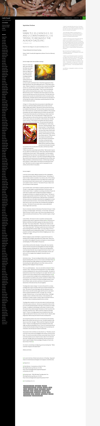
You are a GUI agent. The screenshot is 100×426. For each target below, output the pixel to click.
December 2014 (5, 258)
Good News (30, 389)
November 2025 (5, 51)
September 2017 (5, 204)
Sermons (25, 30)
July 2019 (4, 171)
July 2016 (4, 227)
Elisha (25, 389)
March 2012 (4, 308)
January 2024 (4, 86)
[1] (46, 220)
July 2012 (4, 304)
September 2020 (5, 148)
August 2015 (4, 245)
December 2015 (5, 238)
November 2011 (5, 313)
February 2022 (4, 120)
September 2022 (5, 109)
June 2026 (4, 40)
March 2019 (4, 177)
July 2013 (4, 286)
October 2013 (4, 281)
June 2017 (4, 209)
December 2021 (5, 123)
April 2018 (4, 192)
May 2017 (4, 210)
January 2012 (4, 312)
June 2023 (4, 97)
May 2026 (4, 41)
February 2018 (4, 195)
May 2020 (4, 154)
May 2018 (4, 191)
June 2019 (4, 173)
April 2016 (4, 231)
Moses (48, 392)
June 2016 (4, 228)
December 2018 (5, 182)
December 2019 (5, 163)
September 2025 (5, 55)
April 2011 (4, 320)
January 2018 (4, 197)
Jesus (32, 390)
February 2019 (4, 179)
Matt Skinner (37, 392)
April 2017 (4, 212)
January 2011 (4, 323)
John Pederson (38, 390)
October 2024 (4, 73)
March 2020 (4, 158)
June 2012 (4, 305)
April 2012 (4, 307)
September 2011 (5, 315)
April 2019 (4, 176)
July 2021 (4, 132)
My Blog (3, 28)
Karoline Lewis (46, 390)
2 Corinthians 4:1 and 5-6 (29, 385)
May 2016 (4, 230)
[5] (33, 341)
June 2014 (4, 268)
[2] (54, 259)
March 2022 (4, 118)
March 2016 (4, 233)
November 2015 (5, 240)
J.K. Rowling (26, 390)
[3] (50, 268)
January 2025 (4, 68)
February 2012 (4, 310)
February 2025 (4, 66)
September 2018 (5, 187)
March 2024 (4, 82)
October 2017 (4, 202)
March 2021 (4, 138)
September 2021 (5, 128)
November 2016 (5, 220)
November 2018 (5, 184)
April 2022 (4, 117)
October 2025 (4, 53)
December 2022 (5, 104)
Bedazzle (40, 387)
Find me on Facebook (6, 25)
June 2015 (4, 248)
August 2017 (4, 205)
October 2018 (4, 186)
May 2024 (4, 81)
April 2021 (4, 136)
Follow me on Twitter (5, 26)
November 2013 (5, 279)
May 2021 (4, 135)
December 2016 (5, 218)
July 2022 (4, 112)
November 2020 (5, 145)
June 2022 (4, 114)
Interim (48, 389)
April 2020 (4, 156)
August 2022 (4, 110)
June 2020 (4, 153)
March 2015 (4, 253)
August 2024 (4, 76)
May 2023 (4, 99)
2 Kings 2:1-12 (38, 385)
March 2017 (4, 213)
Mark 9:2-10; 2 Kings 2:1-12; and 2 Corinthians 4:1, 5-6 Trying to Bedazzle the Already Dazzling (38, 37)
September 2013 (5, 282)
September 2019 (5, 168)
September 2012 (5, 300)
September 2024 (5, 74)
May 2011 (4, 318)
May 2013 (4, 289)
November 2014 (5, 259)
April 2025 (4, 63)
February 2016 (4, 235)
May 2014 (4, 269)
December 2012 (5, 297)
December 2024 (5, 69)
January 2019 (4, 181)
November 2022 (5, 105)
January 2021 (4, 141)
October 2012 (4, 299)
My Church (4, 30)
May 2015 (4, 250)
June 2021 (4, 133)
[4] (53, 274)
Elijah (50, 387)
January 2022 (4, 122)
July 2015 (4, 246)
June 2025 (4, 59)
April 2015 (4, 251)
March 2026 (4, 45)
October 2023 (4, 91)
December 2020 (5, 143)
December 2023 (5, 87)
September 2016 (5, 223)
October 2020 (4, 146)
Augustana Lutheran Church (30, 387)
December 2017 (5, 199)
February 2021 (4, 140)
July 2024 (4, 77)
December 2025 (5, 50)
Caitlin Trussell (6, 18)
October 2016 (4, 222)
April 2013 (4, 290)
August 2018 (4, 189)
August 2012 (4, 302)
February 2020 (4, 159)
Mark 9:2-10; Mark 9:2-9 (28, 392)
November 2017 (5, 200)
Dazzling (45, 387)
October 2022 (4, 107)
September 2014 (5, 263)
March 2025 (4, 64)
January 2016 (4, 236)
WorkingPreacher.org (37, 395)
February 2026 (4, 46)
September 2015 (5, 243)
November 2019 (5, 164)
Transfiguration (27, 395)
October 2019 (4, 166)
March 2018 (4, 194)
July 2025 (4, 58)
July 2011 (4, 317)
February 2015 (4, 254)
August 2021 (4, 130)
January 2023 (4, 102)
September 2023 (5, 92)
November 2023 (5, 89)
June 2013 (4, 287)
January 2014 (4, 276)
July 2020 (4, 151)
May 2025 (4, 61)
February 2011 (4, 322)
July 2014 (4, 266)
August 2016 (4, 225)
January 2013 (4, 295)
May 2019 (4, 174)
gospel (36, 389)
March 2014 (4, 272)
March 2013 (4, 292)
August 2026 (4, 37)
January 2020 (4, 161)
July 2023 (4, 96)
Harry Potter (42, 389)
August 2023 (4, 94)
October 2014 (4, 261)
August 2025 (4, 56)
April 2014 (4, 271)
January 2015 (4, 256)
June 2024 (4, 79)
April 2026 (4, 43)
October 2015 (4, 241)
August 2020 (4, 150)
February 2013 (4, 294)
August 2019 (4, 169)
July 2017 (4, 207)
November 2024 (5, 71)
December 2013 (5, 277)
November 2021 (5, 125)
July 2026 (4, 38)
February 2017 (4, 215)
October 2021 (4, 127)
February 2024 (4, 84)
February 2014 (4, 274)
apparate (44, 385)
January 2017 (4, 217)
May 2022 (4, 115)
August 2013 (4, 284)
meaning (44, 392)
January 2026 (4, 48)
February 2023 (4, 100)
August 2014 (4, 264)
